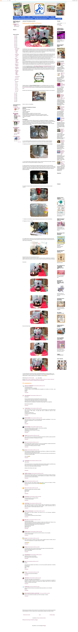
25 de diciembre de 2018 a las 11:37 (32, 561)
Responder (26, 392)
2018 (15, 47)
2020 (15, 44)
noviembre (17, 76)
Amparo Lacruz (27, 531)
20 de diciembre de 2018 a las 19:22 (35, 503)
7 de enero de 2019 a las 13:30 (45, 593)
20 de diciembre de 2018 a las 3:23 (32, 481)
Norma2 (26, 435)
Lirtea (26, 442)
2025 (15, 37)
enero (16, 91)
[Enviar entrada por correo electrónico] (36, 377)
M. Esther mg (27, 586)
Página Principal (16, 16)
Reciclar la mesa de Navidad (27, 87)
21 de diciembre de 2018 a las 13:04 (36, 531)
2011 (15, 101)
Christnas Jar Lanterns (39, 379)
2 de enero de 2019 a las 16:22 (34, 586)
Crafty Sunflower (17, 121)
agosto (16, 81)
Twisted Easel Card (18, 123)
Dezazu (26, 572)
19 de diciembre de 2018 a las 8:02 (36, 408)
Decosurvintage (27, 426)
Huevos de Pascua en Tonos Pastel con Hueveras (62, 108)
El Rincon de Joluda (46, 379)
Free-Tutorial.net (17, 136)
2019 (15, 45)
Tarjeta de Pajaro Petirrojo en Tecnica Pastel (63, 131)
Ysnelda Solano (27, 408)
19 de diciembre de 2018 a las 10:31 (33, 435)
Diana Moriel (29, 377)
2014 (15, 97)
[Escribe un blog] (38, 377)
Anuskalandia (27, 460)
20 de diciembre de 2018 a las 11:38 (32, 487)
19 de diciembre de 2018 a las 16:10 (37, 473)
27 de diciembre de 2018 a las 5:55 (33, 572)
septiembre (17, 79)
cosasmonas (27, 496)
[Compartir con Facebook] (40, 377)
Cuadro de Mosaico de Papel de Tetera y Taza (63, 152)
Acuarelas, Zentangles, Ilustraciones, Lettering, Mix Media (40, 16)
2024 (15, 38)
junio (16, 84)
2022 (15, 41)
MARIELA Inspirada (28, 473)
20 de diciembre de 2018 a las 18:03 (35, 496)
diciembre (16, 48)
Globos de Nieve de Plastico (16, 65)
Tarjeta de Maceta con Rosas (63, 63)
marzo (16, 88)
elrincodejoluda (27, 395)
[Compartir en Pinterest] (41, 377)
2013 (15, 98)
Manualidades (23, 16)
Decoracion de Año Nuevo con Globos (17, 51)
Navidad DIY (32, 380)
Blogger (44, 625)
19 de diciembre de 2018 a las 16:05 (35, 460)
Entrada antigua (52, 614)
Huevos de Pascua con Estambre (63, 141)
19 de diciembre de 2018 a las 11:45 (33, 442)
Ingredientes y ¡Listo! (16, 24)
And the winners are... (18, 108)
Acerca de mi (59, 18)
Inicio (40, 614)
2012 (15, 100)
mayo (16, 85)
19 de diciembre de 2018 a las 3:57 (39, 385)
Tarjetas (29, 16)
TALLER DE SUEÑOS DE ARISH (16, 114)
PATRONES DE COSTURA (16, 128)
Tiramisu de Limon (16, 25)
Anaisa (26, 538)
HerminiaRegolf (27, 554)
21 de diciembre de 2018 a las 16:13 (33, 538)
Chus (26, 481)
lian (25, 487)
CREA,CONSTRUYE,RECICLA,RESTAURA (32, 593)
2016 (15, 94)
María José (26, 519)
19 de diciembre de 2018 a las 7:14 (36, 395)
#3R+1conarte (28, 379)
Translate (60, 25)
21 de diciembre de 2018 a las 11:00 (34, 519)
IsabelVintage (27, 503)
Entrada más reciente (26, 614)
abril (16, 87)
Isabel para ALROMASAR (29, 385)
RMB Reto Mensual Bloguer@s (39, 380)
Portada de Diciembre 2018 (17, 68)
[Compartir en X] (39, 377)
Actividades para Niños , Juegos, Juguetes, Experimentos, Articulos (23, 18)
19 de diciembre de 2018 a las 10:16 (36, 426)
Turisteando (52, 16)
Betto (26, 561)
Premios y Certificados (52, 18)
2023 (15, 40)
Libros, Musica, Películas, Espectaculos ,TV (41, 18)
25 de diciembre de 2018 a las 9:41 (36, 554)
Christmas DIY (33, 379)
